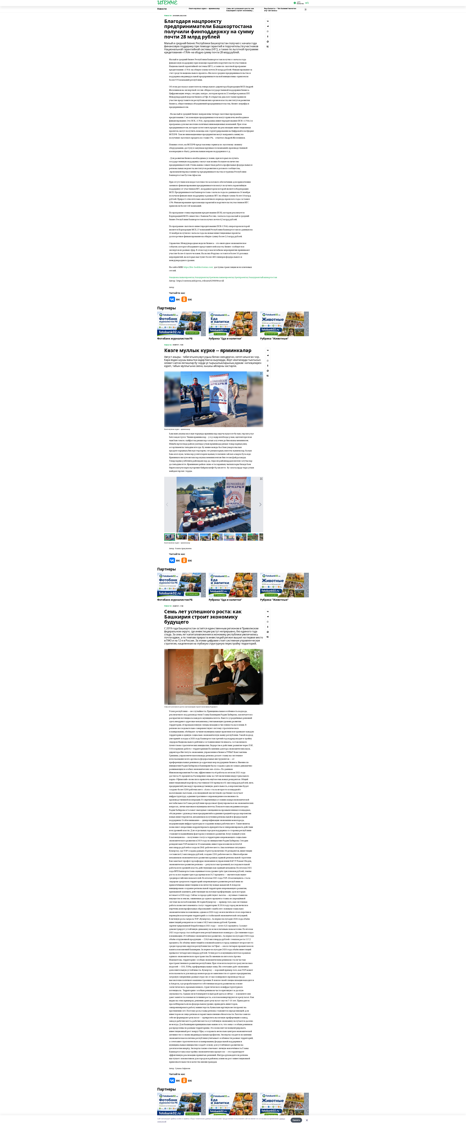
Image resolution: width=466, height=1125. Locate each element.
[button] (260, 504)
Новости (162, 9)
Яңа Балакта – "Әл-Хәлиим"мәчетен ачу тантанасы (280, 10)
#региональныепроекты (221, 277)
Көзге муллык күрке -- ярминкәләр (204, 9)
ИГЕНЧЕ (167, 2)
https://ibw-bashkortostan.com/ (198, 267)
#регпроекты (241, 277)
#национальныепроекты (181, 277)
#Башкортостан (263, 277)
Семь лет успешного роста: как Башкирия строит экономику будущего (240, 10)
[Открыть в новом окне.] (174, 299)
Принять (296, 1120)
